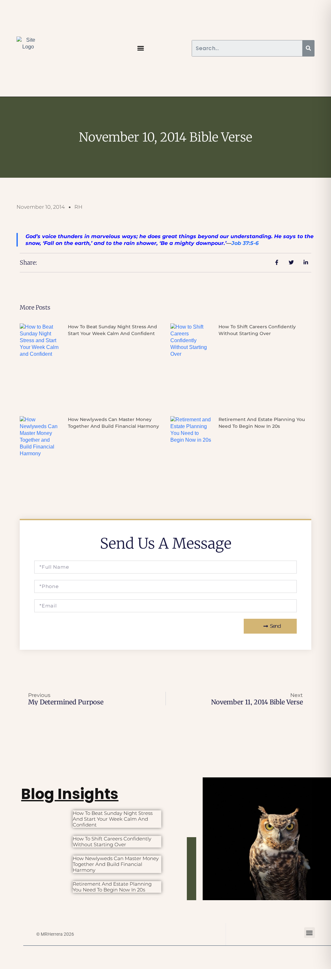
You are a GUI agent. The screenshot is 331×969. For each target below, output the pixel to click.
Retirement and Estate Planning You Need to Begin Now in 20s (112, 887)
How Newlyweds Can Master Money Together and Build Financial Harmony (116, 864)
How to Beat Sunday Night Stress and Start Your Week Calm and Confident (113, 819)
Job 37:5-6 (245, 243)
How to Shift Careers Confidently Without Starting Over (112, 842)
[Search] (309, 48)
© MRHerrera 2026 (55, 934)
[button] (140, 48)
